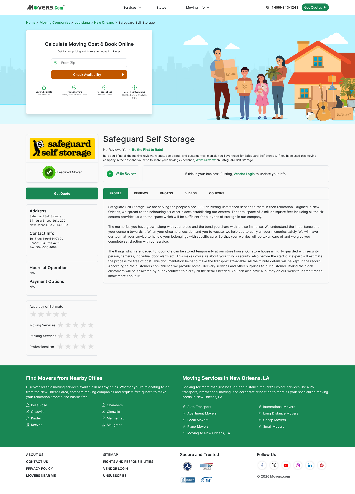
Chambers (115, 405)
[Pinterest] (322, 465)
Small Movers (273, 426)
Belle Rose (39, 405)
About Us (34, 455)
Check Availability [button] (87, 75)
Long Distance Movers (280, 413)
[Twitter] (274, 465)
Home (30, 22)
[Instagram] (298, 465)
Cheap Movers (274, 420)
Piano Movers (198, 426)
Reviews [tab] (141, 193)
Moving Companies (55, 22)
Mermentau (115, 418)
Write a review (206, 160)
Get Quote (62, 193)
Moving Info (195, 7)
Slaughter (114, 425)
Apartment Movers (202, 413)
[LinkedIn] (310, 465)
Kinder (36, 418)
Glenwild (113, 412)
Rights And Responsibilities (128, 461)
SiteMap (110, 455)
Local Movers (197, 420)
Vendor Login (244, 174)
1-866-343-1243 (284, 7)
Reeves (36, 425)
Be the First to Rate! (147, 149)
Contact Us (37, 461)
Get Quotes (313, 7)
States (161, 7)
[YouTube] (286, 465)
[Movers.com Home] (45, 7)
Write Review (125, 173)
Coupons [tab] (216, 193)
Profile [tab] (115, 193)
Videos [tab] (191, 193)
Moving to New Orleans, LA (208, 433)
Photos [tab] (166, 193)
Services (130, 7)
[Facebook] (262, 465)
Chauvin (37, 412)
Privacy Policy (39, 468)
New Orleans (104, 22)
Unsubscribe (115, 475)
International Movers (279, 407)
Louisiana (82, 22)
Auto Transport (199, 407)
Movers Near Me (41, 475)
